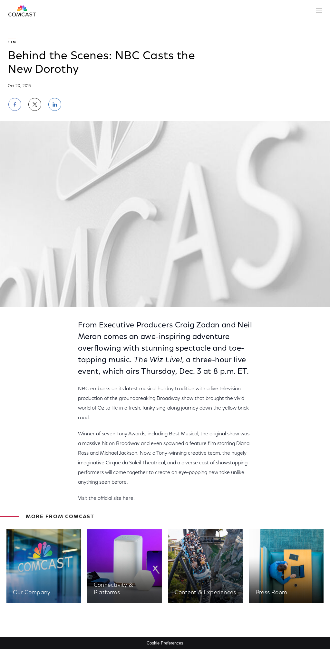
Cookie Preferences (165, 643)
